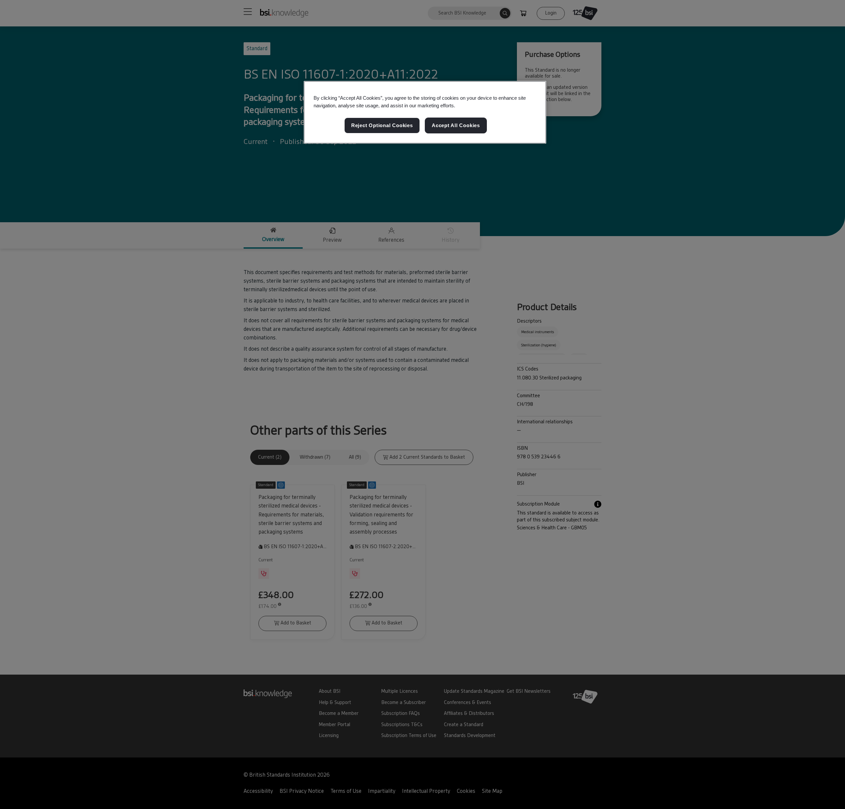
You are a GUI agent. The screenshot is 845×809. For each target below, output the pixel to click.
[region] (425, 112)
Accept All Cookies (456, 125)
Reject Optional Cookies (382, 125)
